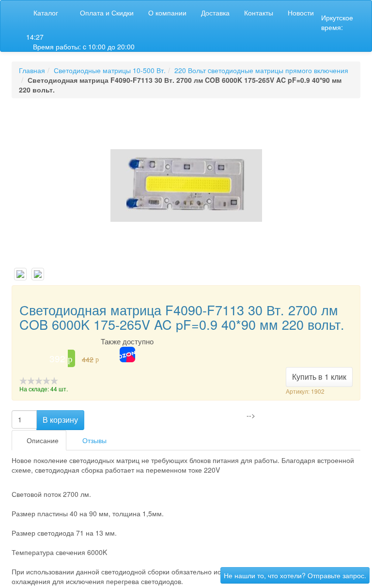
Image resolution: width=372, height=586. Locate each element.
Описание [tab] (42, 440)
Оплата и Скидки (107, 12)
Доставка (215, 12)
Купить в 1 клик (319, 376)
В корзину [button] (60, 419)
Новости (301, 12)
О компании (167, 12)
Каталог (45, 12)
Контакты (258, 12)
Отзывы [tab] (93, 440)
